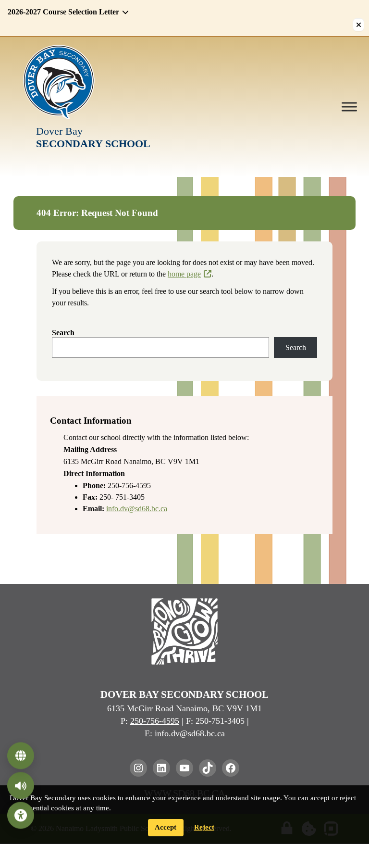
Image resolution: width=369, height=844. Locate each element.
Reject (204, 827)
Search (63, 332)
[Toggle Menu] (349, 106)
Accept (165, 827)
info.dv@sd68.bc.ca (136, 508)
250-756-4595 (154, 721)
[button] (179, 12)
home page (184, 274)
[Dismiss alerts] (358, 24)
